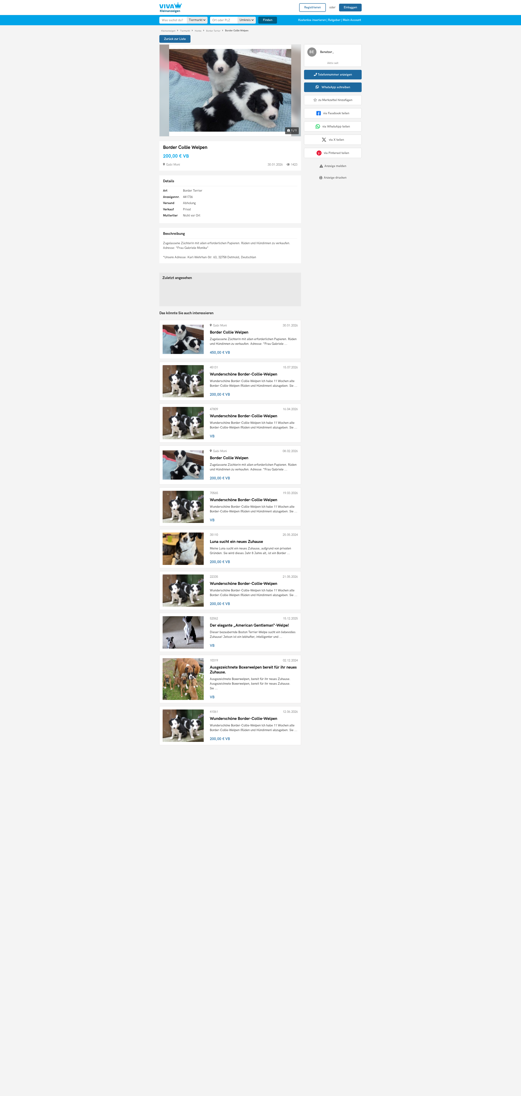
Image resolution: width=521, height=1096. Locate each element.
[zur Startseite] (170, 7)
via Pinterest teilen (336, 153)
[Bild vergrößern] (230, 90)
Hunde (198, 30)
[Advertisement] (329, 211)
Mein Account (352, 20)
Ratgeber (334, 20)
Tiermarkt (185, 30)
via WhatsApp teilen (336, 126)
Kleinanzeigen (168, 30)
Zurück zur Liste (175, 39)
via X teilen (336, 140)
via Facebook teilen (336, 113)
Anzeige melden (335, 166)
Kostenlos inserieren (312, 20)
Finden (267, 20)
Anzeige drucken (335, 177)
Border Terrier (213, 30)
